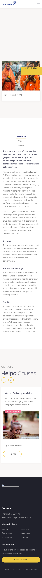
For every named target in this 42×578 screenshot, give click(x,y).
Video (21, 141)
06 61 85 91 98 (14, 514)
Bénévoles (25, 533)
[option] (21, 425)
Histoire (5, 529)
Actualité (25, 529)
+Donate (12, 454)
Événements (7, 533)
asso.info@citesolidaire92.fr (19, 517)
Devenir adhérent (21, 560)
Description (21, 136)
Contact (24, 537)
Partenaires (7, 537)
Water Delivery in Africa (19, 393)
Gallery (21, 145)
